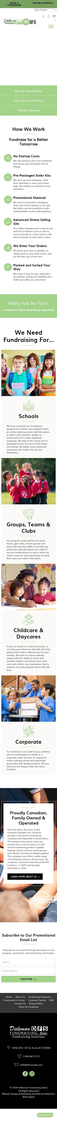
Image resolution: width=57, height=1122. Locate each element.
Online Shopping (43, 3)
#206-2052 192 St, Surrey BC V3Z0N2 (31, 1047)
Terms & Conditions (28, 1006)
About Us (20, 996)
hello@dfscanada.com (31, 1064)
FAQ (51, 1000)
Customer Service (37, 1000)
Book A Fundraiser (14, 4)
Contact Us (20, 1003)
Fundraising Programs (39, 996)
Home (9, 996)
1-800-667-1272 (31, 1056)
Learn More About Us (24, 876)
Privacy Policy (36, 1003)
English (43, 10)
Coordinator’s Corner (14, 1000)
